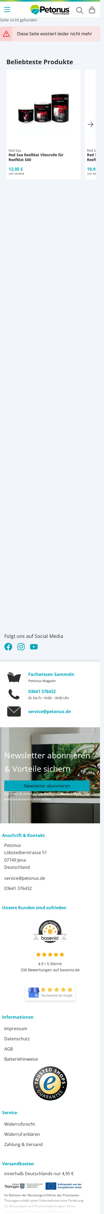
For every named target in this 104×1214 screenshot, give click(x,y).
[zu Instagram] (21, 647)
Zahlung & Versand (23, 1144)
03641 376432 (42, 691)
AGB (8, 1049)
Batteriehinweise (21, 1059)
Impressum (15, 1029)
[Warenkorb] (92, 9)
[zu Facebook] (9, 647)
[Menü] (7, 10)
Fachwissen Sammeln (51, 674)
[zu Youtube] (33, 647)
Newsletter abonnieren (47, 786)
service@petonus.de (49, 711)
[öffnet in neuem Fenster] (50, 993)
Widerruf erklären (22, 1134)
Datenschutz (17, 1039)
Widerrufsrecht (19, 1124)
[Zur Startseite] (50, 10)
